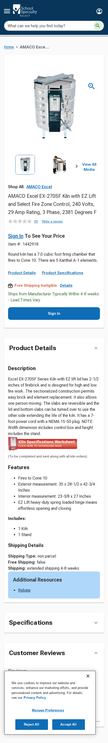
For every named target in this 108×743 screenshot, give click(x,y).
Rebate (24, 590)
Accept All (68, 724)
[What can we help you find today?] (97, 25)
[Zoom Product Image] (91, 86)
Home (9, 47)
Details (66, 285)
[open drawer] (7, 11)
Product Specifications (62, 273)
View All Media (89, 167)
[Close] (87, 676)
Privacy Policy (35, 698)
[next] (77, 167)
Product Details (22, 273)
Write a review (52, 221)
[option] (25, 176)
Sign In (15, 236)
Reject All (31, 724)
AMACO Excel (39, 186)
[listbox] (42, 176)
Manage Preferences (48, 710)
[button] (99, 11)
